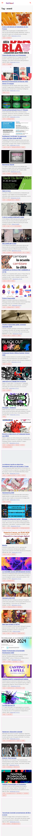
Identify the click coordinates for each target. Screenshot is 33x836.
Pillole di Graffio (15, 224)
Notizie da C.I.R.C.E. (16, 36)
